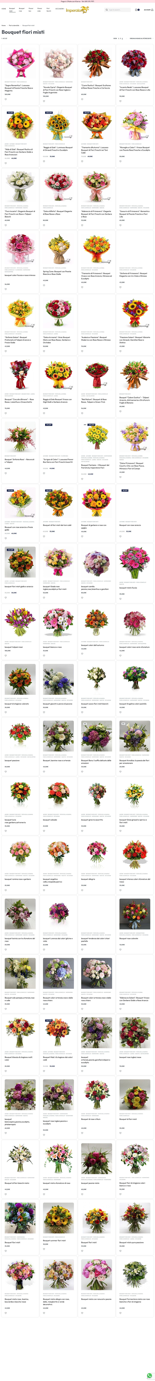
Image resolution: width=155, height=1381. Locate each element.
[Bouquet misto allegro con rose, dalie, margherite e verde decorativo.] (58, 1274)
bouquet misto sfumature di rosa (56, 1183)
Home (4, 25)
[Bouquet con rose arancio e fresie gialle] (20, 502)
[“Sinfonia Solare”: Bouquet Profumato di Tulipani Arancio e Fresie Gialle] (20, 312)
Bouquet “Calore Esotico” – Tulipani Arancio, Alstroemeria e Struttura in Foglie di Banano (134, 400)
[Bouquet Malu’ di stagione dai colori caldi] (58, 1032)
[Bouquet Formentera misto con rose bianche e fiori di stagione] (134, 1274)
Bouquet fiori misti (10, 81)
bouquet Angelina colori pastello (132, 704)
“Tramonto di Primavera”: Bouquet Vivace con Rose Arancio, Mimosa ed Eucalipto (96, 276)
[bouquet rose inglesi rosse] (134, 1032)
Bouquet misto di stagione (54, 1361)
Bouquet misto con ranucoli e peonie (96, 1299)
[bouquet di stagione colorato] (20, 679)
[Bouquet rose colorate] (134, 914)
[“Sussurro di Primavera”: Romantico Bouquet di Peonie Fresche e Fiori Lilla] (134, 187)
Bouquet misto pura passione (131, 1242)
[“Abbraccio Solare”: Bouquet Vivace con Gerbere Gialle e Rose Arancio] (134, 973)
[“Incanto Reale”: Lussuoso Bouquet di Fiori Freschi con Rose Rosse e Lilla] (134, 62)
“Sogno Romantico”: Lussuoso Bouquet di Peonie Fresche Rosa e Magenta (19, 88)
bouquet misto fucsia (128, 588)
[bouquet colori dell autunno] (96, 622)
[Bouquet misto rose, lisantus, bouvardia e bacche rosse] (20, 1274)
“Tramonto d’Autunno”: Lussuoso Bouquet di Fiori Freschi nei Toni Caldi (94, 150)
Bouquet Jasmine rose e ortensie (56, 760)
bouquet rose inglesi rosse (130, 1057)
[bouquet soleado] (58, 795)
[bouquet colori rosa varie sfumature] (134, 622)
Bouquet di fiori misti (128, 1119)
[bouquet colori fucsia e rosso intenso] (20, 249)
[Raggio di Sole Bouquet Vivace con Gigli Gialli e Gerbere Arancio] (58, 375)
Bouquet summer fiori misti (54, 1240)
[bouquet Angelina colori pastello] (134, 679)
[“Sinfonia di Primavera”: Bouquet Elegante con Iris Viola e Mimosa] (134, 249)
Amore (121, 81)
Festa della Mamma (142, 81)
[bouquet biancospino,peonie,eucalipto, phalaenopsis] (20, 1094)
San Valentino (141, 83)
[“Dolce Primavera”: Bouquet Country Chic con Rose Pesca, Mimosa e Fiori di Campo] (134, 437)
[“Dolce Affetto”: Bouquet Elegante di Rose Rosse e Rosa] (58, 187)
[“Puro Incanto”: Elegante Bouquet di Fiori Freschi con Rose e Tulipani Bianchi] (20, 187)
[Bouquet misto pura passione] (134, 1218)
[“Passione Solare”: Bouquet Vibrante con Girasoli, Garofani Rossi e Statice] (134, 312)
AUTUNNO (12, 144)
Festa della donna (60, 268)
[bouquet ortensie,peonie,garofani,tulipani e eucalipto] (96, 1032)
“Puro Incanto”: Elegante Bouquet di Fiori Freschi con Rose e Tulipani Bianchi (20, 214)
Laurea (56, 333)
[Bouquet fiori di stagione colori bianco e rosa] (134, 1158)
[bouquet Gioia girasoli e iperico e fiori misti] (134, 795)
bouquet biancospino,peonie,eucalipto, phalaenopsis (17, 1122)
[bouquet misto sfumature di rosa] (58, 1158)
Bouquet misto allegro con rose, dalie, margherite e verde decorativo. (56, 1301)
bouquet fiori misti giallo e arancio (19, 586)
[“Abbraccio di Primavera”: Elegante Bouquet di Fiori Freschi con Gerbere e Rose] (96, 187)
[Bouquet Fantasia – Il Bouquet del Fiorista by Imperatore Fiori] (96, 437)
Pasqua (121, 459)
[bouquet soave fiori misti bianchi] (96, 679)
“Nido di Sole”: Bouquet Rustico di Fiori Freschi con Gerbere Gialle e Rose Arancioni (19, 152)
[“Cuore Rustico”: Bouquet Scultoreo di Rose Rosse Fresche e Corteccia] (96, 62)
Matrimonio (69, 81)
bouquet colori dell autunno (92, 645)
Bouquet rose (26, 394)
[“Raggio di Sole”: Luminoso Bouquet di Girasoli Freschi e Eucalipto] (58, 124)
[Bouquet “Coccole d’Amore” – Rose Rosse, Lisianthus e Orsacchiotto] (20, 375)
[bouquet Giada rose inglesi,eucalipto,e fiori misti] (58, 562)
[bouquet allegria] (96, 854)
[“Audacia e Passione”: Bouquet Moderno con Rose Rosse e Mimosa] (96, 312)
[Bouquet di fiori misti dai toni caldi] (58, 502)
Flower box (18, 269)
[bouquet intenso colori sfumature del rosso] (134, 854)
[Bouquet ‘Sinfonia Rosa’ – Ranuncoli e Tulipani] (20, 437)
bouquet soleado (50, 820)
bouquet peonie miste (90, 1183)
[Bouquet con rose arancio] (134, 502)
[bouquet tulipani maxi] (20, 622)
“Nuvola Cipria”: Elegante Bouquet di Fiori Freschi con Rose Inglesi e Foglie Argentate (57, 90)
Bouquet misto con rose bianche (18, 1361)
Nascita (45, 83)
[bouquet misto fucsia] (134, 563)
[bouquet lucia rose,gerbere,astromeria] (20, 795)
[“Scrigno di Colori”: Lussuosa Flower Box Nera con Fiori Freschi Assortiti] (58, 437)
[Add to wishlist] (6, 99)
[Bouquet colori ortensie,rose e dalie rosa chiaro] (58, 973)
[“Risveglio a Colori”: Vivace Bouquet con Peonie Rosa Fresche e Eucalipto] (134, 124)
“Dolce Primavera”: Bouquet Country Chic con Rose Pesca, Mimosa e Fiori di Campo (131, 466)
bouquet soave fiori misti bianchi (94, 704)
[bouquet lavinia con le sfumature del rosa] (20, 914)
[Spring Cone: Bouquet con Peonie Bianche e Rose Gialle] (58, 249)
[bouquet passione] (20, 736)
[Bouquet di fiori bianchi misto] (20, 1158)
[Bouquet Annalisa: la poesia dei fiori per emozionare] (134, 736)
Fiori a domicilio (14, 25)
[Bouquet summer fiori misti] (58, 1218)
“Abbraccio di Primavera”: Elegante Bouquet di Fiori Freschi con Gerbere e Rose (96, 214)
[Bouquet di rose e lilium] (96, 1094)
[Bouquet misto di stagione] (58, 1336)
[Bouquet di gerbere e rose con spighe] (96, 502)
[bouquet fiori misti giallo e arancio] (20, 562)
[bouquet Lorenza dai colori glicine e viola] (58, 914)
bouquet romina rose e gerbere (18, 879)
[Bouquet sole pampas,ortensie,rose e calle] (20, 973)
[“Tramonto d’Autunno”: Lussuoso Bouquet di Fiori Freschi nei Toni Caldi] (96, 124)
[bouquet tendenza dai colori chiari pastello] (96, 914)
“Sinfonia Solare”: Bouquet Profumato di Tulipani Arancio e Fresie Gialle (18, 340)
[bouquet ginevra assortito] (96, 795)
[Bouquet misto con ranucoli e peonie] (96, 1274)
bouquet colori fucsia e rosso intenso (20, 275)
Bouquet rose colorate (128, 938)
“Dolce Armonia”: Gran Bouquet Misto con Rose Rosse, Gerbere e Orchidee (56, 340)
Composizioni (108, 456)
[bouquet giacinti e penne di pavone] (58, 679)
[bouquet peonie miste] (96, 1158)
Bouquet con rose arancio (130, 525)
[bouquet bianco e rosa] (58, 622)
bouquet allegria (88, 879)
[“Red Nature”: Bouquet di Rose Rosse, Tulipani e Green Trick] (96, 375)
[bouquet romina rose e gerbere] (20, 854)
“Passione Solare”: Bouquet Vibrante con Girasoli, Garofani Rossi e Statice (134, 340)
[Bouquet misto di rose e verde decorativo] (96, 1336)
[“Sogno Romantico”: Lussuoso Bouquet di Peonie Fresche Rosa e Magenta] (20, 62)
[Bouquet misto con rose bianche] (20, 1336)
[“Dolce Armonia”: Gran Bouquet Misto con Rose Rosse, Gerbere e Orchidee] (58, 312)
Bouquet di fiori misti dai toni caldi (57, 525)
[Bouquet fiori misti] (20, 1218)
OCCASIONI (51, 83)
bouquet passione (12, 760)
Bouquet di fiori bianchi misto (17, 1183)
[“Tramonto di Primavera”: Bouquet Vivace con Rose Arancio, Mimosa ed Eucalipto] (96, 249)
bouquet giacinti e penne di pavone (57, 704)
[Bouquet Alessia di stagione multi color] (20, 1032)
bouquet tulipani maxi (14, 647)
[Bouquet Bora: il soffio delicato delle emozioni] (96, 736)
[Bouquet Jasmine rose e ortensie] (58, 736)
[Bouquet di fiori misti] (134, 1094)
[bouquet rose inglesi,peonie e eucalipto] (58, 1094)
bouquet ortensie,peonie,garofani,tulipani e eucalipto (95, 1060)
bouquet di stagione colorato (17, 704)
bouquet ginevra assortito (92, 820)
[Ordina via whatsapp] (149, 1375)
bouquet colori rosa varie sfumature (134, 647)
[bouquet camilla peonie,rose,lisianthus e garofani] (96, 562)
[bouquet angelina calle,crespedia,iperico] (58, 854)
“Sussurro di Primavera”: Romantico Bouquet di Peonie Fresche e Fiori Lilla (134, 214)
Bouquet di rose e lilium (90, 1119)
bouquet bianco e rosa (52, 647)
